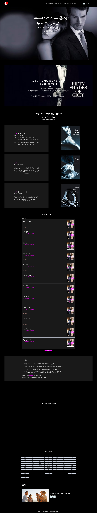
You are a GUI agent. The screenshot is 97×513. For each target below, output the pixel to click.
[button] (84, 3)
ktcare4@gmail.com (48, 508)
